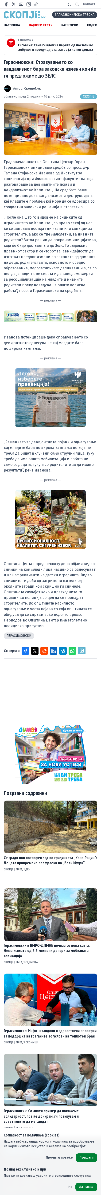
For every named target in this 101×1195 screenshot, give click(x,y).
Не (70, 1187)
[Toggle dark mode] (69, 4)
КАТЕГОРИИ (69, 25)
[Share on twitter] (35, 651)
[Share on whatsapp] (72, 651)
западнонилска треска (74, 15)
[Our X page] (13, 4)
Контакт (89, 4)
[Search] (77, 4)
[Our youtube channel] (21, 4)
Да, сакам (86, 1187)
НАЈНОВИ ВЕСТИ (41, 25)
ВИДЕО (92, 25)
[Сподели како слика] (81, 650)
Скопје (88, 96)
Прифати (86, 1158)
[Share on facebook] (25, 651)
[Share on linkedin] (53, 651)
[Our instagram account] (28, 4)
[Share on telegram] (63, 651)
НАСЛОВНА (12, 25)
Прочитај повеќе (59, 1158)
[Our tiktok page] (36, 4)
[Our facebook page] (6, 4)
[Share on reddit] (44, 651)
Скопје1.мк (32, 88)
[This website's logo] (25, 15)
